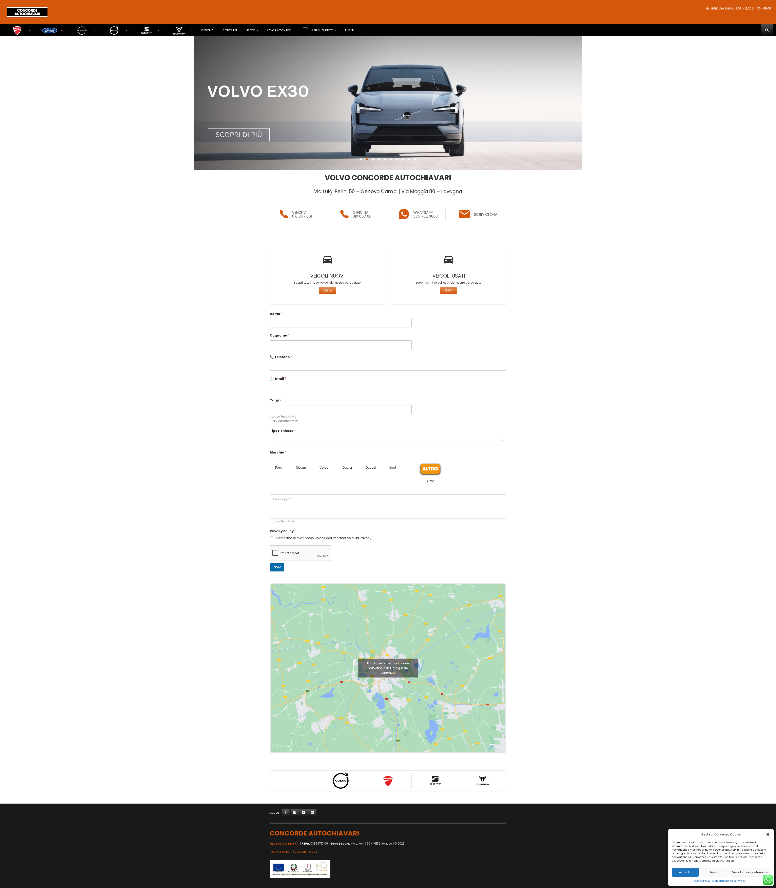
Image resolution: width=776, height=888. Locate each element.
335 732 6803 (425, 216)
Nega (714, 872)
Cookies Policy (305, 852)
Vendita (299, 212)
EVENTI (349, 30)
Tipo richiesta (283, 431)
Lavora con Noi (279, 30)
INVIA (277, 567)
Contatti (229, 30)
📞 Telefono (281, 357)
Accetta (685, 872)
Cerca (327, 290)
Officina (207, 30)
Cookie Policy (702, 881)
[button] (768, 834)
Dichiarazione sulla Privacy (728, 881)
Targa (275, 400)
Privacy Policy (281, 852)
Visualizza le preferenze (750, 872)
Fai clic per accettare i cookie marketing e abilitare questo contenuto (388, 667)
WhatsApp (423, 212)
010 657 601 (302, 216)
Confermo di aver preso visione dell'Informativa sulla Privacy (323, 538)
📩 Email (278, 379)
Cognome (279, 335)
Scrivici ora (485, 214)
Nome (276, 314)
